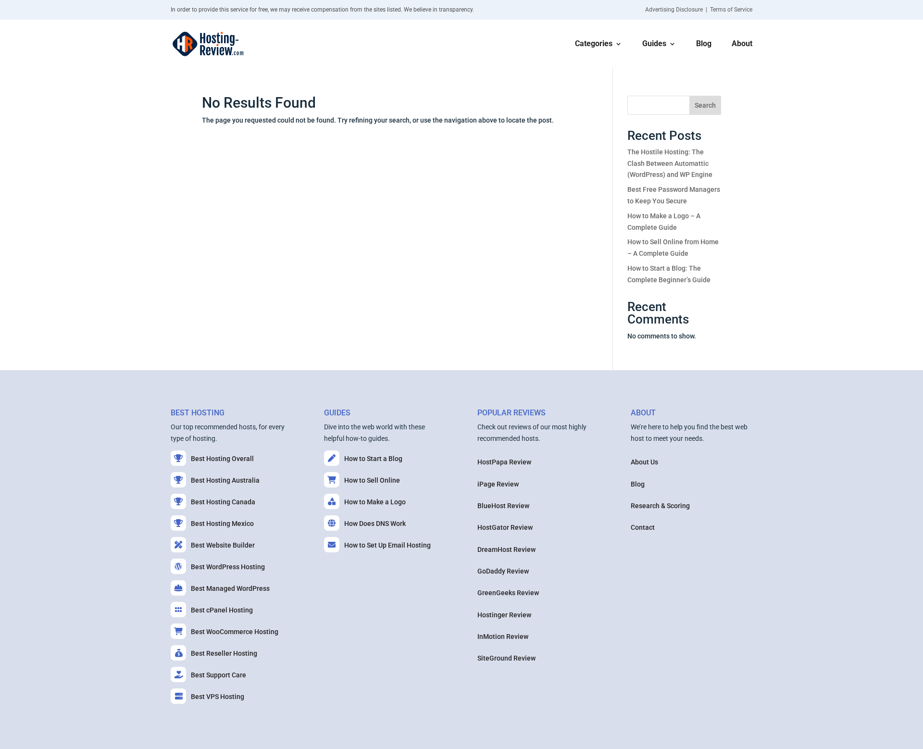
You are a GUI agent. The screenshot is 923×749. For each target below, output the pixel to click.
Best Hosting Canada (223, 502)
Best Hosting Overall (222, 458)
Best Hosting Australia (225, 480)
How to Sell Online (372, 480)
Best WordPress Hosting (228, 567)
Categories (593, 44)
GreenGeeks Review (508, 593)
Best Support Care (218, 675)
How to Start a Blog (373, 458)
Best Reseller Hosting (224, 653)
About (742, 44)
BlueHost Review (503, 506)
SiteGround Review (506, 658)
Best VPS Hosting (217, 696)
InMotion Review (502, 636)
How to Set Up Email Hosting (387, 545)
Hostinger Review (504, 615)
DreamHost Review (506, 549)
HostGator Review (505, 527)
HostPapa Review (504, 462)
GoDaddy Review (503, 571)
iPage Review (498, 484)
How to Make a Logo (375, 502)
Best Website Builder (223, 545)
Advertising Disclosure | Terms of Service (698, 9)
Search (705, 105)
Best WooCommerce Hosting (234, 632)
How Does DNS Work (375, 523)
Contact (643, 527)
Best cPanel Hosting (222, 610)
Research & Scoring (660, 506)
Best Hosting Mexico (222, 523)
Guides (654, 44)
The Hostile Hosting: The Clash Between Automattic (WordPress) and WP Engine (669, 163)
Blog (703, 44)
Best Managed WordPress (230, 588)
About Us (644, 462)
